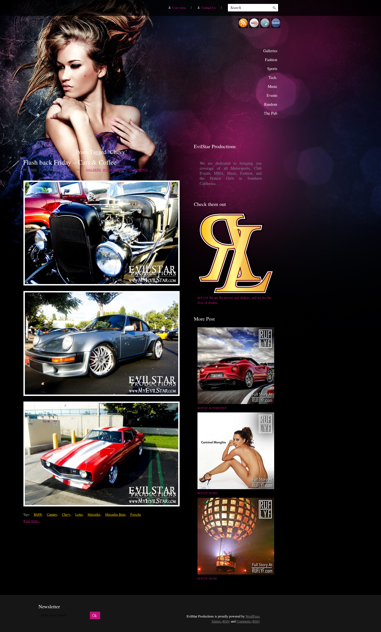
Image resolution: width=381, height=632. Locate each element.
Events (272, 95)
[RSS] (243, 27)
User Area (179, 7)
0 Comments (139, 170)
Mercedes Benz (115, 514)
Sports (272, 68)
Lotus (79, 514)
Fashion (271, 59)
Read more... (31, 520)
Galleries (270, 50)
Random (270, 104)
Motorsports (113, 170)
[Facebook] (276, 27)
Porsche (135, 514)
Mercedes (94, 514)
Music (272, 86)
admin (32, 170)
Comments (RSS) (248, 621)
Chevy (66, 514)
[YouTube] (254, 27)
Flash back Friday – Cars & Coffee (70, 162)
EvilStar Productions (184, 73)
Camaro (52, 514)
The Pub (270, 113)
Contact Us (208, 7)
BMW (38, 514)
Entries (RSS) (221, 621)
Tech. (273, 77)
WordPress (252, 616)
